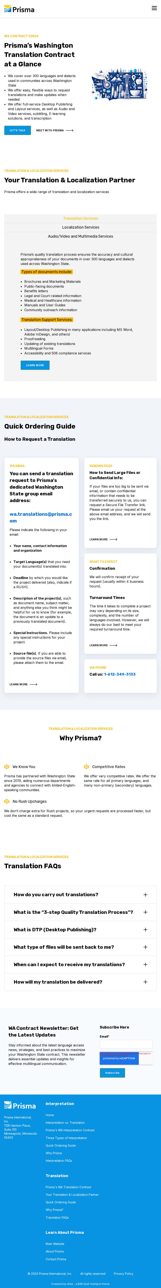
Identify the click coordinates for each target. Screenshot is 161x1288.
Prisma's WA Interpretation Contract (70, 1130)
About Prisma (55, 1251)
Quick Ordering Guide (61, 1145)
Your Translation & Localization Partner (72, 1194)
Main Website (55, 1244)
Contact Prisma (56, 1259)
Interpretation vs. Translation (65, 1122)
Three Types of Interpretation (66, 1138)
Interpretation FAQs (59, 1160)
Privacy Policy (123, 1273)
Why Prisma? (54, 1210)
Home (50, 1115)
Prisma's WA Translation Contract (68, 1187)
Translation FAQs (57, 1217)
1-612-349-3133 (120, 674)
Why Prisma (54, 1153)
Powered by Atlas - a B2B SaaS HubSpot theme (80, 1283)
